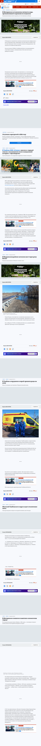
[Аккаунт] (39, 1)
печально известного (9, 185)
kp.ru (36, 90)
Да (2, 7)
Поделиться (36, 37)
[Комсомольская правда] (9, 1)
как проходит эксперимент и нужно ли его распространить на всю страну (24, 84)
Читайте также (4, 132)
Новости (4, 379)
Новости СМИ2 (6, 105)
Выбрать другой (6, 7)
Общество (17, 81)
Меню (2, 1)
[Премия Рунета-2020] (15, 1)
